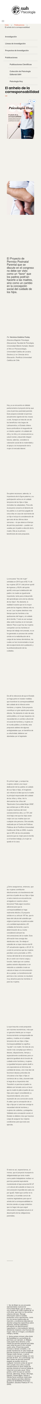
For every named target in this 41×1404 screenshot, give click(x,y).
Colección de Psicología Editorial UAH (20, 73)
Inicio (7, 25)
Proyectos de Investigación (17, 50)
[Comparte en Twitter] (34, 101)
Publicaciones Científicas (21, 64)
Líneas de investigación (15, 43)
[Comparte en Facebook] (30, 101)
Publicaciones (19, 25)
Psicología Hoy (16, 81)
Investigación (11, 36)
